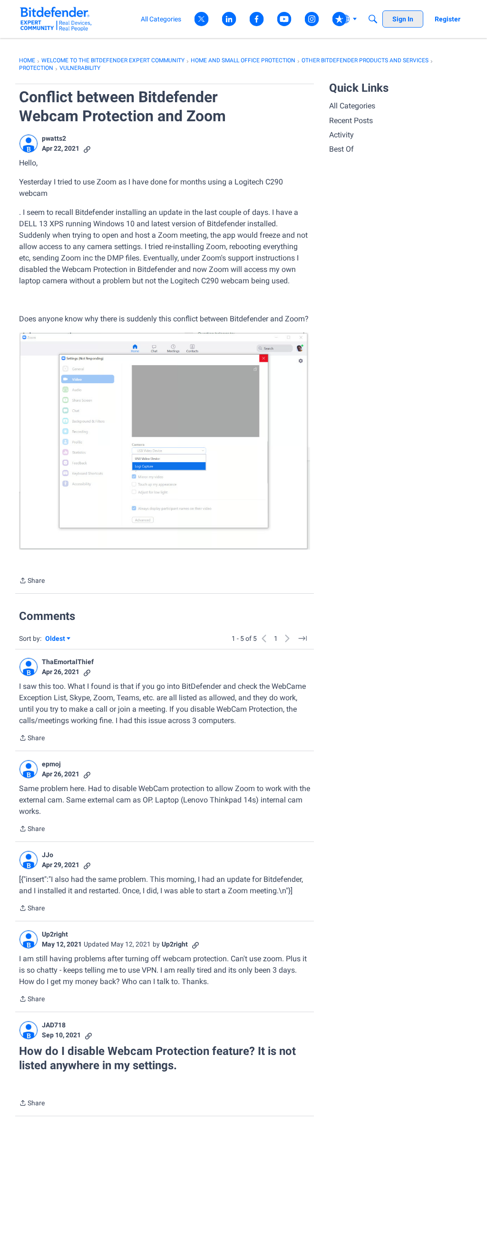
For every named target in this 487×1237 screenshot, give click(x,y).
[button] (28, 143)
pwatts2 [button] (54, 138)
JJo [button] (47, 855)
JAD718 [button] (54, 1025)
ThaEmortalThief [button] (68, 662)
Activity (341, 134)
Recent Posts (351, 120)
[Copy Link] (87, 149)
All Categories (352, 105)
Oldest (55, 639)
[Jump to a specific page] (302, 638)
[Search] (372, 19)
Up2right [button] (55, 934)
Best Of (341, 149)
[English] (56, 18)
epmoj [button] (51, 764)
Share (32, 581)
